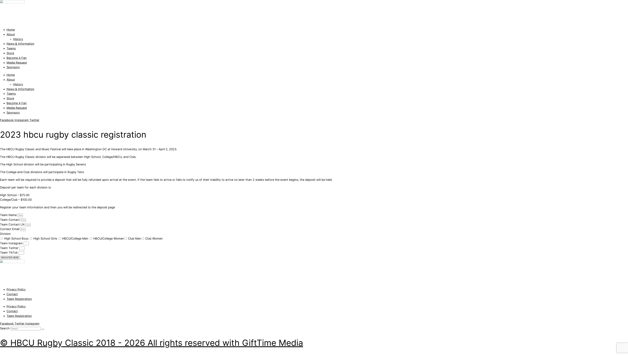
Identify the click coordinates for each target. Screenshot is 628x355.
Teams (11, 48)
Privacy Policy (16, 289)
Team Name (8, 215)
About (11, 34)
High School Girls (45, 238)
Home (11, 29)
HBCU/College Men (75, 238)
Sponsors (13, 67)
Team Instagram (11, 243)
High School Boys (16, 238)
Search (5, 328)
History (18, 39)
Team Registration (19, 299)
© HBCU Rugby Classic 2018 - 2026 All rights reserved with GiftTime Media (151, 343)
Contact (12, 294)
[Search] (43, 329)
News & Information (20, 43)
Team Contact (10, 219)
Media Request (17, 62)
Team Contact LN (12, 224)
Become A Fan (17, 58)
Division (5, 233)
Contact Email (10, 229)
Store (10, 53)
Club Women (154, 238)
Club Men (134, 238)
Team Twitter (9, 248)
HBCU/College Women (108, 238)
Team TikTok (9, 252)
